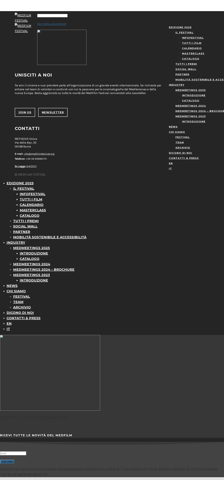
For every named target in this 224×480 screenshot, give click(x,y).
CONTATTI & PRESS (184, 158)
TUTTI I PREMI (186, 63)
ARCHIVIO (182, 147)
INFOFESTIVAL (193, 37)
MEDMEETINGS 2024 (190, 105)
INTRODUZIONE (193, 95)
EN (171, 163)
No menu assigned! (51, 24)
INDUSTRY (176, 84)
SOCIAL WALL (185, 69)
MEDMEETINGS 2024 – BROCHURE (43, 269)
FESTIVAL (182, 137)
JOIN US (24, 112)
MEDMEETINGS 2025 (190, 90)
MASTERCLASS (193, 53)
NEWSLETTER (53, 112)
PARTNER (182, 74)
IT (170, 168)
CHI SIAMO (177, 132)
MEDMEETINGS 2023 (190, 116)
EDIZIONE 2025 (180, 27)
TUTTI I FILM (192, 43)
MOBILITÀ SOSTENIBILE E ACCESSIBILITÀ (49, 237)
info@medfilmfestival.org (39, 153)
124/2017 (26, 166)
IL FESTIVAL (184, 32)
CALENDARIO (192, 48)
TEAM (179, 142)
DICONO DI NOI (180, 152)
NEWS (173, 126)
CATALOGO (190, 58)
